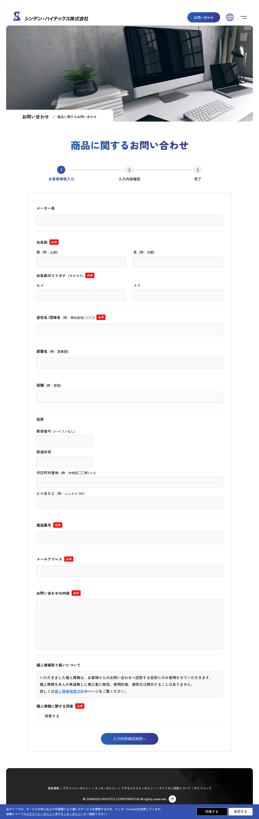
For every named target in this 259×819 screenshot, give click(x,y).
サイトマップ (202, 788)
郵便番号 (55, 431)
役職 (48, 385)
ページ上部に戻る (172, 799)
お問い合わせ (204, 17)
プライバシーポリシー (77, 788)
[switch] (244, 17)
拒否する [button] (240, 811)
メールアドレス (54, 559)
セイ (40, 285)
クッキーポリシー (106, 788)
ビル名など (60, 493)
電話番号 (48, 525)
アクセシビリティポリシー (138, 788)
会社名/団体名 (70, 317)
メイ (137, 285)
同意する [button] (211, 811)
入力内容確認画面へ (129, 739)
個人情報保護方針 (69, 691)
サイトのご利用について (175, 788)
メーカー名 (45, 208)
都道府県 (43, 451)
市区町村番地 (66, 472)
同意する (52, 715)
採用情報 (53, 788)
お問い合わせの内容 (57, 593)
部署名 (52, 351)
